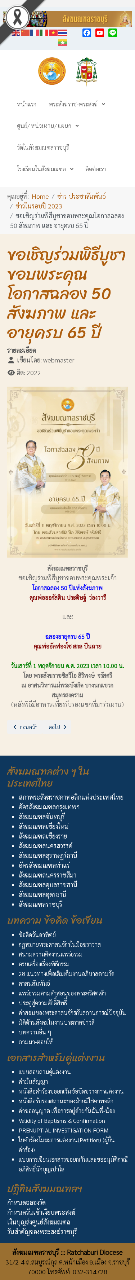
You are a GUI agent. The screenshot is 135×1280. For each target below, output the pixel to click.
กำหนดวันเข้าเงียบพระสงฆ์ (41, 1212)
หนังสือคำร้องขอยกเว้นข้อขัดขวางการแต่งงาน (71, 1091)
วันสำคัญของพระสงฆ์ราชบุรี (42, 1231)
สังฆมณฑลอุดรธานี (43, 894)
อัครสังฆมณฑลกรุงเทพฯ (49, 806)
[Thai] (63, 31)
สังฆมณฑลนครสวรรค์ (45, 845)
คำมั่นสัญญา (33, 1081)
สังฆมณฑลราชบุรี (40, 904)
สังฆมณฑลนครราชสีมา (47, 875)
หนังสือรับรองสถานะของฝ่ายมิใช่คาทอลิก (66, 1101)
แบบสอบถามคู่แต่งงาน (45, 1072)
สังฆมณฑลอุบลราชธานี (48, 884)
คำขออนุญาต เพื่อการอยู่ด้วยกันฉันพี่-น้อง (67, 1110)
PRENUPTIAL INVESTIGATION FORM (63, 1130)
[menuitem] (26, 104)
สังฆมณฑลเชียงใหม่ (43, 826)
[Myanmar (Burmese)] (63, 41)
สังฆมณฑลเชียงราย (43, 836)
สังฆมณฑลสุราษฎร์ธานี (48, 855)
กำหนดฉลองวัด (26, 1202)
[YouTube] (99, 32)
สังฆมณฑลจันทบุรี (42, 816)
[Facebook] (87, 32)
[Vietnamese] (53, 31)
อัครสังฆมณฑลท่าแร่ (44, 865)
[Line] (112, 32)
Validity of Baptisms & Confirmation (62, 1120)
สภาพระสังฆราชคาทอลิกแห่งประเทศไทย (71, 797)
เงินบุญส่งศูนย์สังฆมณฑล (38, 1222)
